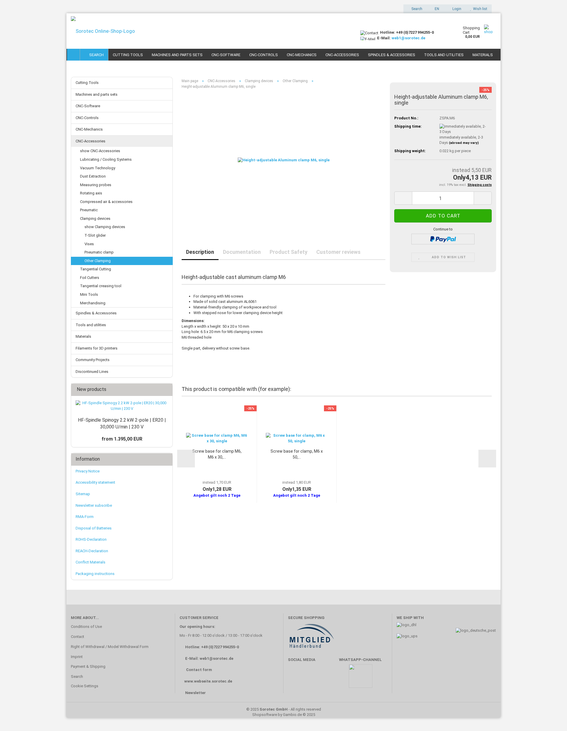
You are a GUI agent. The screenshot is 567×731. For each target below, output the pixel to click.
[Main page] (73, 55)
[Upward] (551, 717)
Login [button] (456, 9)
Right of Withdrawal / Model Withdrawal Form (110, 646)
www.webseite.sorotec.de (208, 681)
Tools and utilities (444, 55)
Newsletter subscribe (94, 505)
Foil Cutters (89, 277)
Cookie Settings (84, 686)
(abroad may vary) (464, 143)
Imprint (77, 656)
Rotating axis (91, 193)
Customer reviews (338, 252)
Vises (89, 244)
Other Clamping (97, 261)
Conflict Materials (90, 562)
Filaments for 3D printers (97, 348)
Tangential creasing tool (100, 286)
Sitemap (83, 494)
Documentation (242, 252)
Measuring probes (95, 185)
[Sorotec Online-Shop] (211, 31)
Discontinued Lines (92, 371)
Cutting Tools (128, 55)
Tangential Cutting (95, 269)
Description (200, 252)
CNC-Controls (263, 55)
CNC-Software (225, 55)
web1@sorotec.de (408, 38)
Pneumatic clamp (99, 252)
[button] (435, 8)
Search (95, 55)
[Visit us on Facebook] (295, 679)
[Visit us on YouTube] (313, 679)
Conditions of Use (86, 626)
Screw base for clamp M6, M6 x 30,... (217, 454)
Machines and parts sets (177, 55)
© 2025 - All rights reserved (283, 709)
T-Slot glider (95, 235)
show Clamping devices (104, 227)
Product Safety (288, 252)
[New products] (166, 389)
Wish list (479, 9)
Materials (482, 55)
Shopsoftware (264, 714)
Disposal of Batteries (94, 528)
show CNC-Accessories (100, 151)
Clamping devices (95, 218)
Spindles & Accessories (391, 55)
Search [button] (416, 9)
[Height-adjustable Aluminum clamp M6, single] (284, 160)
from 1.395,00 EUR (122, 439)
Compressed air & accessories (106, 201)
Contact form (199, 669)
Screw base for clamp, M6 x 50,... (297, 454)
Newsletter (195, 693)
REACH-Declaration (92, 551)
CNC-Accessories (342, 55)
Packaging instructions (95, 573)
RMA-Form (85, 516)
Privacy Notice (88, 471)
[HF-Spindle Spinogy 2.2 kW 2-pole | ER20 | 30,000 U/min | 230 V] (122, 405)
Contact (77, 636)
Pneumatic (89, 210)
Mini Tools (89, 294)
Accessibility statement (95, 482)
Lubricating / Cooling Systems (106, 159)
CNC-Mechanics (302, 55)
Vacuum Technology (97, 168)
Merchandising (92, 303)
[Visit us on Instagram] (330, 679)
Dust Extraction (93, 176)
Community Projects (93, 360)
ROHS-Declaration (91, 539)
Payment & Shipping (88, 666)
